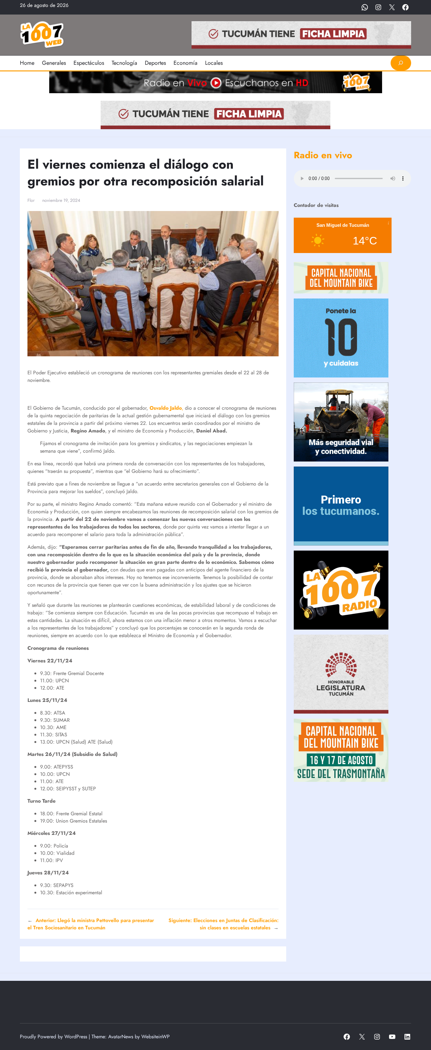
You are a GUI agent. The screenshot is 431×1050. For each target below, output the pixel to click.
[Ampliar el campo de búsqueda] (401, 63)
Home (27, 63)
